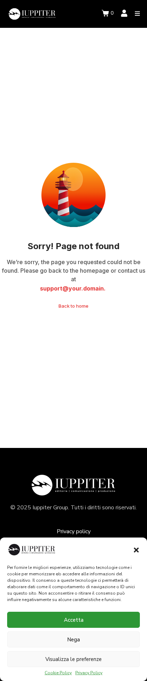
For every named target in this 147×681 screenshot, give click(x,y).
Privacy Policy (88, 673)
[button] (136, 550)
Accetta (73, 620)
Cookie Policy (58, 673)
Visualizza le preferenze (73, 659)
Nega (73, 639)
